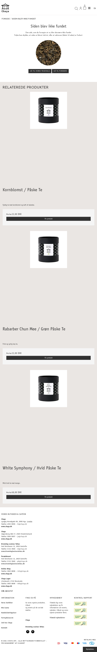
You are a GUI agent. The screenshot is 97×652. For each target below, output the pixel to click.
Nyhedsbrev (90, 649)
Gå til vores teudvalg (40, 71)
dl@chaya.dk (22, 549)
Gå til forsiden (60, 71)
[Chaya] (5, 8)
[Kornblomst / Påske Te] (48, 138)
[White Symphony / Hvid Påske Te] (48, 416)
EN (95, 8)
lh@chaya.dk (22, 524)
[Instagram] (32, 631)
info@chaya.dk (23, 571)
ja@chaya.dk (22, 537)
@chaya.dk (23, 561)
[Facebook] (27, 631)
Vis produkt (49, 219)
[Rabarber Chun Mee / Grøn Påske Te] (48, 277)
